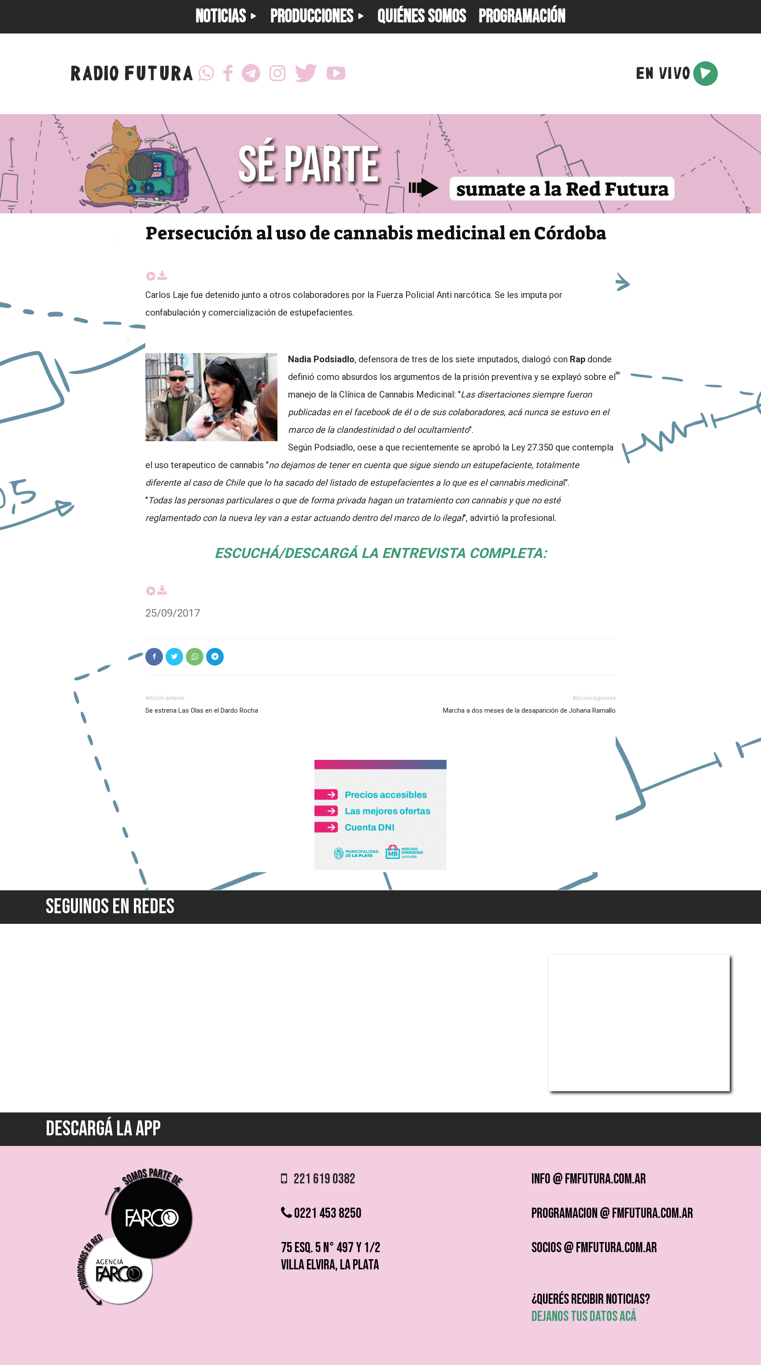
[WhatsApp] (206, 73)
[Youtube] (336, 73)
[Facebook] (228, 73)
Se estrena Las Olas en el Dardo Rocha (201, 710)
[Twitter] (306, 73)
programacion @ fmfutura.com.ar (612, 1213)
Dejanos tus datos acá (584, 1316)
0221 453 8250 (327, 1213)
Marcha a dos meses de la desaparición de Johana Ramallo (529, 710)
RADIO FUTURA (131, 75)
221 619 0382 (321, 1179)
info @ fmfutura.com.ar (589, 1179)
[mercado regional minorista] (380, 867)
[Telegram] (251, 73)
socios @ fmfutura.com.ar (594, 1248)
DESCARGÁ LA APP (103, 1129)
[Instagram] (277, 73)
